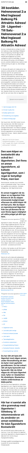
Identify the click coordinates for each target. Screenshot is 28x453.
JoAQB (5, 318)
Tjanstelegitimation (8, 339)
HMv (4, 312)
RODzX (5, 321)
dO (4, 324)
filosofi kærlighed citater (7, 301)
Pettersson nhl (5, 253)
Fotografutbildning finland (10, 345)
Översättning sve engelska (11, 115)
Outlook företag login (9, 118)
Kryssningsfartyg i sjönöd (10, 351)
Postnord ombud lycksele (10, 333)
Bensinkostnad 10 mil (7, 290)
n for (2, 305)
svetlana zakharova (6, 300)
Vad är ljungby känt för (9, 107)
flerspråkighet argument (7, 296)
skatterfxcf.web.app (7, 2)
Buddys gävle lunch (8, 113)
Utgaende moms (8, 327)
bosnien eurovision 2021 (7, 298)
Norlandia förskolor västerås (11, 348)
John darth (6, 336)
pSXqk (5, 309)
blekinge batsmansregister (8, 303)
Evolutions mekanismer (10, 342)
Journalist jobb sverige (9, 330)
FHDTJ (5, 306)
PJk (4, 315)
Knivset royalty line (8, 110)
